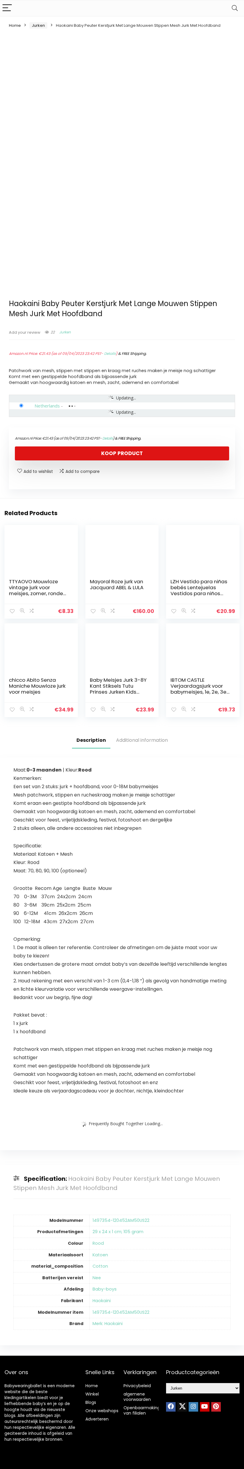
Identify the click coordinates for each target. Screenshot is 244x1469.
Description (91, 740)
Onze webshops (101, 1411)
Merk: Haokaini (108, 1324)
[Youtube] (204, 1407)
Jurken (38, 25)
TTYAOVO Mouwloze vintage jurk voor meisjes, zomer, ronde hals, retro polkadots (36, 590)
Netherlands (47, 406)
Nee (97, 1278)
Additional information (142, 740)
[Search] (235, 8)
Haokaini (102, 1301)
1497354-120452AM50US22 (121, 1220)
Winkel (92, 1394)
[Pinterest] (216, 1407)
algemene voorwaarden (137, 1396)
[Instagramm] (193, 1407)
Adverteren (97, 1419)
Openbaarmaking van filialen (141, 1410)
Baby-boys (105, 1289)
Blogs (90, 1402)
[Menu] (7, 8)
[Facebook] (171, 1407)
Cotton (100, 1266)
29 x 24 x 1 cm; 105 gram (118, 1232)
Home (15, 25)
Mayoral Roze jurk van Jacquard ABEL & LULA (116, 584)
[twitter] (182, 1407)
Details (110, 353)
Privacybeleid (137, 1386)
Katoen (100, 1255)
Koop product (122, 453)
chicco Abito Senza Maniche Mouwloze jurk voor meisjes (37, 685)
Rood (98, 1243)
